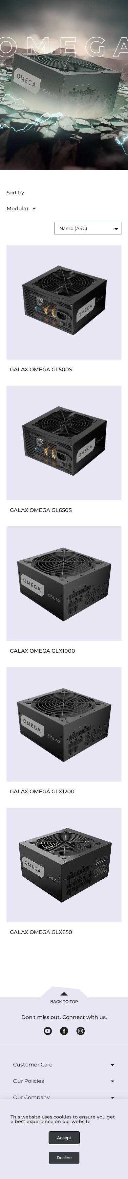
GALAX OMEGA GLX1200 (42, 791)
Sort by (15, 193)
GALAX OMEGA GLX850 (41, 932)
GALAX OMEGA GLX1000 (42, 651)
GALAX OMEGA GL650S (41, 510)
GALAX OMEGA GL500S (41, 369)
